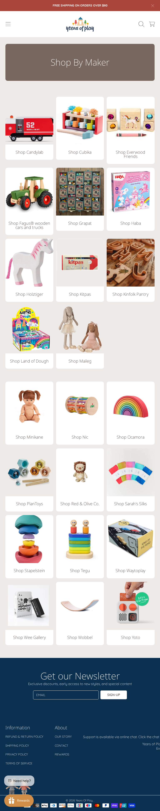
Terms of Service (18, 763)
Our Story (63, 737)
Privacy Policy (16, 754)
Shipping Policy (17, 746)
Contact (61, 746)
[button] (8, 24)
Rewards (62, 754)
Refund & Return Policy (24, 737)
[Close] (153, 6)
